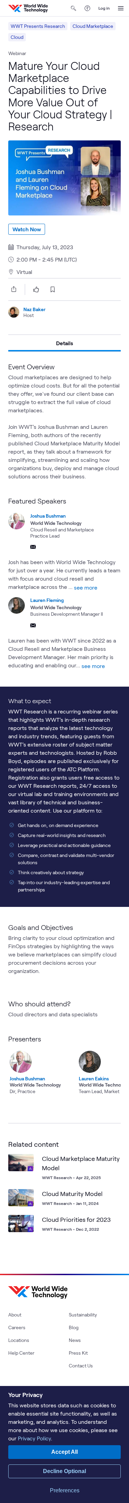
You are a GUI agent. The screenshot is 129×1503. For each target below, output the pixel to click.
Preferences (64, 1490)
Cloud (17, 37)
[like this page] (36, 289)
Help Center (21, 1353)
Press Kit (78, 1353)
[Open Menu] (120, 8)
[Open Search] (73, 8)
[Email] (33, 547)
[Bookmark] (27, 1161)
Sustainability (83, 1314)
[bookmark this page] (52, 289)
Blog (73, 1327)
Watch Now (26, 229)
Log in (104, 8)
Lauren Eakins (94, 1078)
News (75, 1340)
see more (85, 587)
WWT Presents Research (38, 26)
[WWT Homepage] (28, 8)
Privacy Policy (34, 1438)
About (14, 1314)
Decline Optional (64, 1471)
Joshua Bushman (48, 516)
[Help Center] (87, 8)
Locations (18, 1340)
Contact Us (81, 1365)
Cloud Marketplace (93, 26)
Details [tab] (64, 343)
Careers (16, 1327)
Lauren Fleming (47, 600)
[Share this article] (12, 289)
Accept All (64, 1452)
